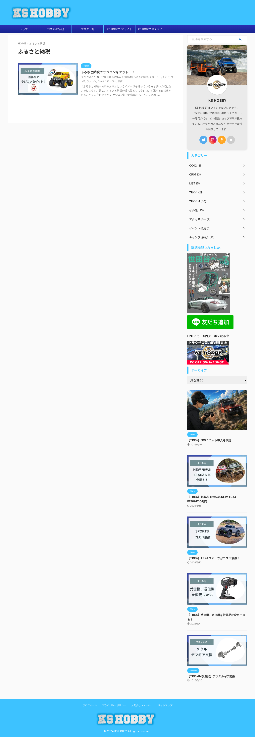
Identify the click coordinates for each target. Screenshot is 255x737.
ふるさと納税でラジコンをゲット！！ (108, 72)
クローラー (155, 76)
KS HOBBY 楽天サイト (151, 29)
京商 (120, 81)
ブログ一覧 (87, 29)
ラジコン (91, 81)
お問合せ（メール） (142, 705)
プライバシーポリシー (114, 705)
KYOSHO (106, 76)
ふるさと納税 (141, 76)
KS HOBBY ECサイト (119, 29)
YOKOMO (127, 76)
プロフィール (90, 705)
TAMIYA (116, 76)
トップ (24, 29)
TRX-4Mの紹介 (56, 29)
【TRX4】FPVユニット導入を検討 (209, 440)
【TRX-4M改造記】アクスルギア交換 (211, 676)
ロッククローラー (107, 81)
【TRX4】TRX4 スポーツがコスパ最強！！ (214, 558)
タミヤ (166, 76)
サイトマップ (165, 705)
